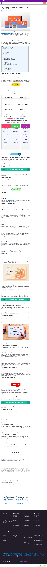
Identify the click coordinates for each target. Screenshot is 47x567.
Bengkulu (10, 553)
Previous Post (4, 489)
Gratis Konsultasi (6, 53)
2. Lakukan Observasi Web (7, 67)
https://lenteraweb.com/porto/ (21, 118)
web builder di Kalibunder (9, 502)
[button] (41, 565)
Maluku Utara (41, 553)
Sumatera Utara (15, 556)
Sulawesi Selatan (15, 553)
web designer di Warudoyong (19, 503)
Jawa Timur (4, 556)
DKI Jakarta (7, 554)
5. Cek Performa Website (7, 70)
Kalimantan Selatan (31, 553)
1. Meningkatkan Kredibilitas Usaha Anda (8, 58)
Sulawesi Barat (36, 556)
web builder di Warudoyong (25, 502)
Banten (7, 553)
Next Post (28, 489)
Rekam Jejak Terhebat (6, 52)
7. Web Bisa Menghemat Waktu (7, 63)
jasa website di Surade (10, 200)
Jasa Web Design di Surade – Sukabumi (7, 47)
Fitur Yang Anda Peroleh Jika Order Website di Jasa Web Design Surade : (11, 56)
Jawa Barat (6, 555)
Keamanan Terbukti (6, 51)
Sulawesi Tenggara (15, 554)
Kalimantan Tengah (26, 554)
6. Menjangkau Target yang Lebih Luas (8, 62)
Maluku (38, 553)
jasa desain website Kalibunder (9, 500)
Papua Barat (39, 555)
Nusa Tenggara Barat (37, 554)
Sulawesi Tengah (20, 553)
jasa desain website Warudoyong (23, 500)
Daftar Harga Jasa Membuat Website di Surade (8, 49)
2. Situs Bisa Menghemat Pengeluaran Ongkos (9, 59)
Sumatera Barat (15, 555)
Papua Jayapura (20, 556)
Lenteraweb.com (41, 561)
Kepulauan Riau (26, 556)
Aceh (3, 553)
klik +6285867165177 (22, 459)
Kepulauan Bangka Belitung (29, 555)
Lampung (35, 553)
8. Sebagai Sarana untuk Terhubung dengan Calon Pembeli (11, 64)
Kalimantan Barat (26, 553)
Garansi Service (6, 54)
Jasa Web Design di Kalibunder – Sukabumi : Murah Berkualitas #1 (8, 497)
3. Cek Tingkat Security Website (7, 68)
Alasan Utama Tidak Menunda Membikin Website (8, 57)
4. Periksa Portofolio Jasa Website (8, 69)
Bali (5, 553)
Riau (42, 555)
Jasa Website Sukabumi (5, 10)
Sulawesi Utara (20, 554)
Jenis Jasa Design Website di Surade (7, 48)
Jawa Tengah (10, 555)
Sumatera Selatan (20, 555)
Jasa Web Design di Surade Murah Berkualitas (7, 33)
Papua (37, 555)
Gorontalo (11, 554)
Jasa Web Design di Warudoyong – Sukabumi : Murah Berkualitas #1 (22, 497)
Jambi (4, 555)
